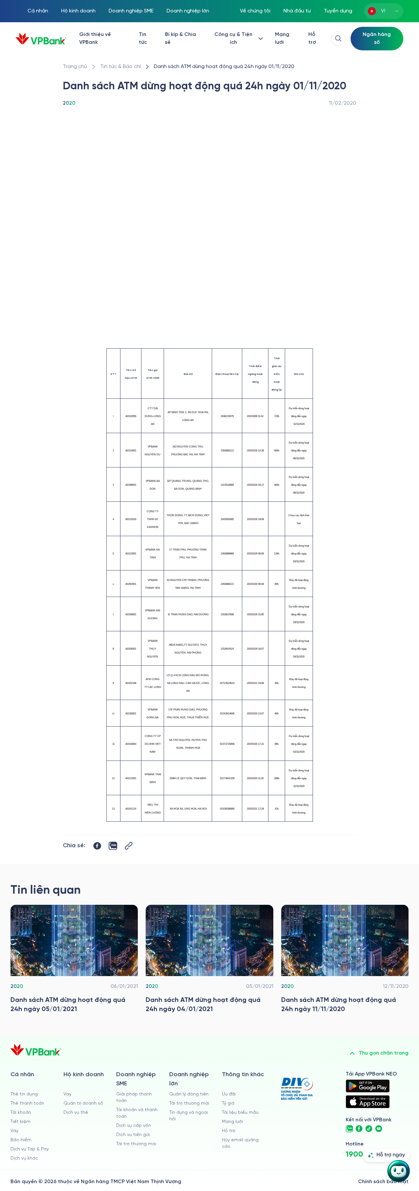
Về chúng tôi (255, 11)
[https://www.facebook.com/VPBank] (359, 1128)
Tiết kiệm (20, 1121)
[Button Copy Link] (128, 845)
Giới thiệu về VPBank (95, 38)
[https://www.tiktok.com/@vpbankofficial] (369, 1128)
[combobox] (383, 11)
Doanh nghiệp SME (131, 11)
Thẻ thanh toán (27, 1103)
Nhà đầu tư (297, 11)
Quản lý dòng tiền (189, 1094)
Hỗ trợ (312, 38)
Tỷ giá (228, 1103)
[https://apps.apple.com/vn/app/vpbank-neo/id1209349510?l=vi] (368, 1101)
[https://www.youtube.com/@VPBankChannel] (378, 1128)
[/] (41, 38)
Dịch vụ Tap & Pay (29, 1149)
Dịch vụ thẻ (76, 1112)
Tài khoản (20, 1112)
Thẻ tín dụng (24, 1094)
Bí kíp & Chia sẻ (180, 38)
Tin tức (143, 38)
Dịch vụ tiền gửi (133, 1134)
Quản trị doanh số (83, 1103)
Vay (14, 1131)
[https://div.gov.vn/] (297, 1089)
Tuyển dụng (338, 11)
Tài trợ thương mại (136, 1144)
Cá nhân (37, 11)
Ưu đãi (229, 1094)
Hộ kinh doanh (78, 11)
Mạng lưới (282, 38)
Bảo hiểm (20, 1140)
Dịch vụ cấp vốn (133, 1125)
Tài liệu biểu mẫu (240, 1112)
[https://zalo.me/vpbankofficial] (349, 1128)
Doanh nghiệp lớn (188, 11)
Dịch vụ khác (24, 1158)
